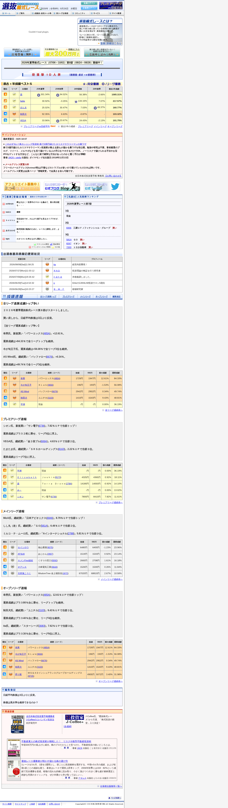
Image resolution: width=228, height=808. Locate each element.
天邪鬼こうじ (24, 573)
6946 (50, 518)
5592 (54, 560)
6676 (49, 356)
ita (55, 264)
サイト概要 (116, 13)
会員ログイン (89, 3)
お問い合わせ (54, 804)
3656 (50, 385)
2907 (50, 554)
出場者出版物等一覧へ (111, 786)
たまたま (58, 277)
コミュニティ (80, 13)
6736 (41, 425)
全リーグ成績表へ (114, 410)
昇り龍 (18, 674)
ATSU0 (21, 554)
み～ (19, 490)
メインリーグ (100, 126)
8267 (68, 243)
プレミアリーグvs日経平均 (37, 126)
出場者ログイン (89, 8)
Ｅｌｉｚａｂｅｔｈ (27, 477)
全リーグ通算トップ (48, 296)
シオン (20, 497)
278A (69, 484)
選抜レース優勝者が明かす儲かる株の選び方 (44, 761)
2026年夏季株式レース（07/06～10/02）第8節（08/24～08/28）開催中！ (62, 62)
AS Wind (25, 391)
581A (69, 240)
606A (44, 441)
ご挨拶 (32, 804)
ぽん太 (23, 107)
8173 (58, 477)
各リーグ (62, 13)
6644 (54, 567)
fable (22, 101)
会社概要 (42, 804)
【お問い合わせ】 (113, 176)
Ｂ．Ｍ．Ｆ (59, 289)
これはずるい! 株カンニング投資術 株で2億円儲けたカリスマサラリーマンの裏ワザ (45, 144)
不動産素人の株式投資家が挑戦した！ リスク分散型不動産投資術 (56, 741)
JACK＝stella (14, 157)
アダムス (82, 778)
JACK (79, 748)
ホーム (8, 13)
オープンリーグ (115, 126)
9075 (50, 547)
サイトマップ (20, 804)
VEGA (23, 120)
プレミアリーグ (85, 126)
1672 (65, 573)
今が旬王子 (26, 385)
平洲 (23, 404)
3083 (42, 626)
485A (47, 333)
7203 (68, 247)
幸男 (23, 378)
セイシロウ (23, 547)
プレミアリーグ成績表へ (111, 502)
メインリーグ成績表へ (112, 579)
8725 (31, 676)
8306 (68, 228)
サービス (99, 13)
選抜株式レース (42, 13)
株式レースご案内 (23, 13)
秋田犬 (23, 114)
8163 (61, 449)
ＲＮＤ (57, 271)
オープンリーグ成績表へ (111, 681)
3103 (50, 398)
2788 (71, 533)
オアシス (22, 567)
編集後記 (116, 296)
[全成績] (68, 726)
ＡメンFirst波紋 (25, 560)
